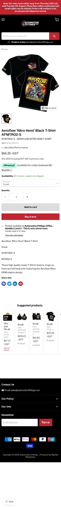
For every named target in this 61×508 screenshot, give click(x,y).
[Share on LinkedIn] (15, 283)
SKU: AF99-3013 (6, 334)
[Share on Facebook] (3, 283)
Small (21, 324)
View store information (14, 235)
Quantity (5, 190)
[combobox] (30, 36)
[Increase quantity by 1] (27, 197)
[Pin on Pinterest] (20, 283)
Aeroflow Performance (16, 147)
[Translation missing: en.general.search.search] (54, 36)
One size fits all (7, 326)
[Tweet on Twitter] (9, 283)
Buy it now (30, 216)
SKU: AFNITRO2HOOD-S (22, 330)
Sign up (46, 422)
